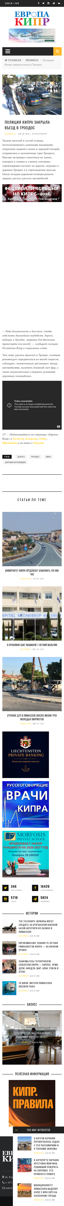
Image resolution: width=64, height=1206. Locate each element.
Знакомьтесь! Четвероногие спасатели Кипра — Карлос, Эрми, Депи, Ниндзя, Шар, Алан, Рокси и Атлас (39, 966)
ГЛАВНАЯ (14, 60)
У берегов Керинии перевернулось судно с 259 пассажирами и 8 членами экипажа (46, 1143)
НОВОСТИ (25, 579)
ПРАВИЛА (32, 60)
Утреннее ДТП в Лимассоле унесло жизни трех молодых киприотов (32, 717)
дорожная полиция (15, 462)
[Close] (16, 1130)
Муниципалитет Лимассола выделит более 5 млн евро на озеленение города (46, 1190)
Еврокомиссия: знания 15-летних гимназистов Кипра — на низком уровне (38, 946)
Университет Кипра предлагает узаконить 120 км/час (32, 572)
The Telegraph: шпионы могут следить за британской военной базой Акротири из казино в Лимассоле (38, 926)
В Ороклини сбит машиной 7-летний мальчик (32, 645)
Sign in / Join (12, 3)
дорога (21, 456)
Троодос (35, 456)
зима (48, 456)
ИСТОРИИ (25, 649)
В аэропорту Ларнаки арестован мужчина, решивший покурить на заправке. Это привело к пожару (46, 1167)
